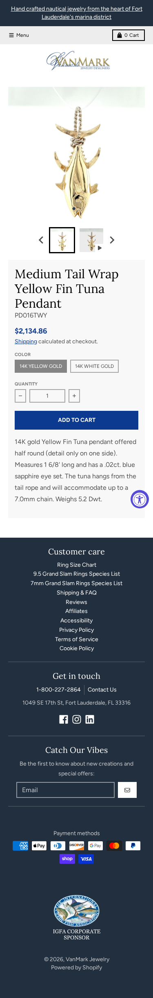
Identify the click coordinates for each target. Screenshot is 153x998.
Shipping (26, 341)
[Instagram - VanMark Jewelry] (77, 719)
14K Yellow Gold (41, 366)
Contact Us (102, 689)
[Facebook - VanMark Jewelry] (64, 719)
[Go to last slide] (41, 240)
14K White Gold (94, 366)
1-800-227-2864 (58, 689)
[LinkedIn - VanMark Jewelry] (90, 719)
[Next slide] (112, 240)
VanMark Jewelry (87, 959)
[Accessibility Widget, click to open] (140, 499)
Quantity (26, 384)
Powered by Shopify (76, 967)
